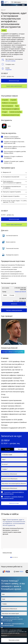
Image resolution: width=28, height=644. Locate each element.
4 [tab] (15, 557)
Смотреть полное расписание (14, 310)
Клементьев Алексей (20, 291)
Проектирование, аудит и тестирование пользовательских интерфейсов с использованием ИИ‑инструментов (14, 522)
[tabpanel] (14, 535)
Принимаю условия (14, 640)
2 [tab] (12, 557)
